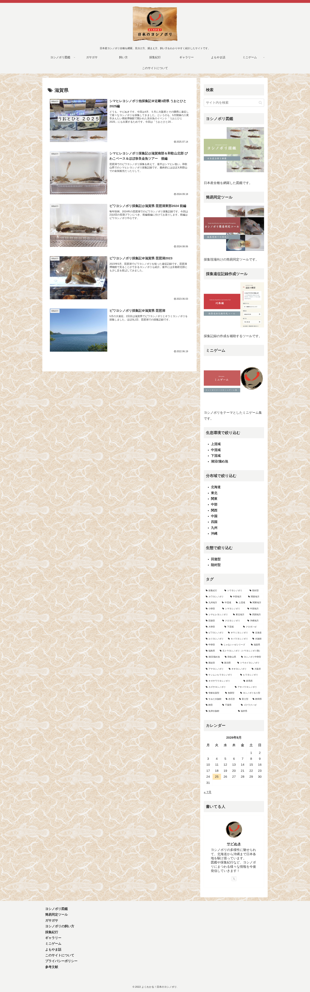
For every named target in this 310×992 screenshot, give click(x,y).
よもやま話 (53, 949)
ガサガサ (51, 920)
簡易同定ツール (56, 914)
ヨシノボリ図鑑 (56, 909)
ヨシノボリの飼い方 (59, 926)
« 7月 (208, 792)
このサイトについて (59, 955)
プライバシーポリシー (61, 961)
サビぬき (234, 844)
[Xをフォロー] (234, 878)
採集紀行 (51, 932)
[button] (260, 103)
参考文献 (51, 967)
